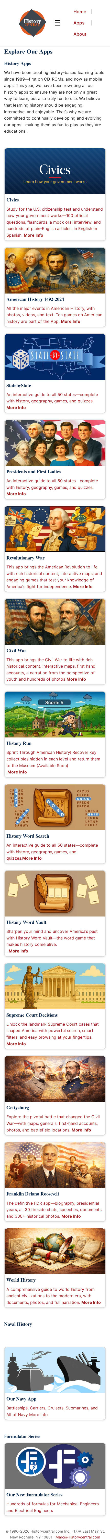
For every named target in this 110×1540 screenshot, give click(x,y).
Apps (78, 23)
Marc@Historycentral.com (78, 1537)
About (79, 34)
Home (79, 11)
